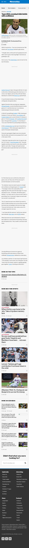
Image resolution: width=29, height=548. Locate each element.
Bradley (15, 113)
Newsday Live (5, 484)
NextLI (18, 520)
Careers (4, 486)
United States (13, 59)
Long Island (5, 500)
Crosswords (19, 505)
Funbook (18, 500)
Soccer (3, 8)
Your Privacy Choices (11, 529)
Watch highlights (11, 8)
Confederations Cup (9, 126)
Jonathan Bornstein (21, 119)
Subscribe (4, 476)
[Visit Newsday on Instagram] (10, 538)
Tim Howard (10, 49)
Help (25, 527)
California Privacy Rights (7, 526)
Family (18, 515)
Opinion (4, 505)
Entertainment (19, 510)
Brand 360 (19, 476)
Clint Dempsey (5, 128)
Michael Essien (10, 255)
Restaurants (19, 512)
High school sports (6, 517)
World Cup (16, 95)
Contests (4, 491)
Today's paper (5, 479)
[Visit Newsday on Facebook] (3, 538)
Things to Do (19, 508)
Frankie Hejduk (5, 117)
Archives (4, 493)
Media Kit (18, 474)
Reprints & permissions (7, 527)
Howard (21, 187)
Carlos (10, 264)
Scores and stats (22, 8)
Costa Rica (14, 120)
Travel (18, 517)
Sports (4, 11)
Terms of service (5, 524)
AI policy (4, 529)
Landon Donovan (5, 35)
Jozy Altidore (20, 115)
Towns (3, 515)
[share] (26, 315)
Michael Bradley (6, 106)
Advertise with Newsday (18, 527)
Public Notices (20, 486)
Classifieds (19, 484)
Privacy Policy (22, 524)
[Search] (25, 463)
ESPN (19, 214)
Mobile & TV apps (6, 489)
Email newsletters (6, 481)
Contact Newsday (22, 526)
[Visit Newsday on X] (6, 538)
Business (4, 512)
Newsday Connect (20, 481)
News (3, 510)
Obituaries (19, 503)
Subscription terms (14, 524)
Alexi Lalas (11, 214)
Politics (4, 508)
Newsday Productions (21, 479)
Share (4, 44)
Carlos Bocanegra (14, 142)
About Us (4, 474)
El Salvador (11, 119)
